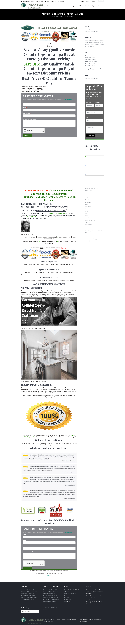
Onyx (86, 213)
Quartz (86, 215)
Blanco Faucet (88, 200)
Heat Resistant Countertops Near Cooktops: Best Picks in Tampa (94, 596)
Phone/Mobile (89, 110)
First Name (88, 102)
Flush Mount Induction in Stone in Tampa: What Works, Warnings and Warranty (94, 591)
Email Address (27, 113)
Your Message (89, 125)
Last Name (97, 102)
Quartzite (87, 218)
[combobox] (30, 611)
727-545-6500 (70, 601)
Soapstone (87, 222)
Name (25, 102)
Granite (86, 204)
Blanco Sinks (88, 202)
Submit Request (27, 135)
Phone (25, 107)
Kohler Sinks (88, 206)
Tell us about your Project (29, 119)
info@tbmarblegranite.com (91, 31)
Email (87, 117)
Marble (86, 211)
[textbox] (26, 611)
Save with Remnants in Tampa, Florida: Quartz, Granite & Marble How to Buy (94, 601)
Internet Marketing (70, 619)
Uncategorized (88, 224)
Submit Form (90, 135)
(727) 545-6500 (68, 99)
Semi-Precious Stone (90, 220)
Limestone (87, 209)
